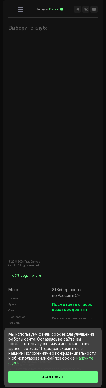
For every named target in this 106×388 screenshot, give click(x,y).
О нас (11, 310)
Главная (13, 298)
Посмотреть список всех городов (72, 307)
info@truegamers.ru (24, 275)
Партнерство (16, 316)
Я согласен (53, 376)
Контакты (14, 322)
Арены (12, 304)
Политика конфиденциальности (72, 318)
